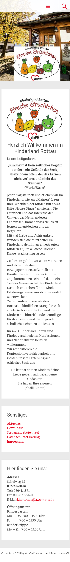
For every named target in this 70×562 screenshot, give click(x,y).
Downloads (15, 428)
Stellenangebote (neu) (23, 432)
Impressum (15, 441)
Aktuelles (14, 423)
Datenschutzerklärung (23, 437)
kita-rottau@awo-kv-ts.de (35, 499)
